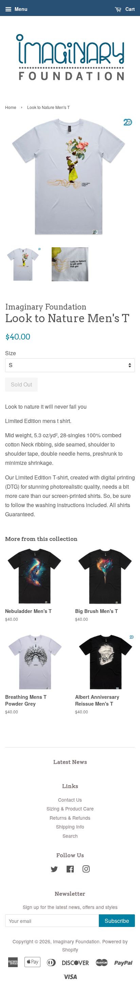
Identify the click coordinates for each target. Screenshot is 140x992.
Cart (129, 8)
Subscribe (117, 921)
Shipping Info (70, 826)
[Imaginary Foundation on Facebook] (70, 870)
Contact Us (70, 799)
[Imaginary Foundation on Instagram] (86, 870)
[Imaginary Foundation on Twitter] (54, 870)
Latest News (70, 762)
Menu (20, 8)
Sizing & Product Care (70, 808)
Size (10, 353)
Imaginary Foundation (76, 941)
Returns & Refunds (70, 817)
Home (10, 107)
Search (70, 835)
